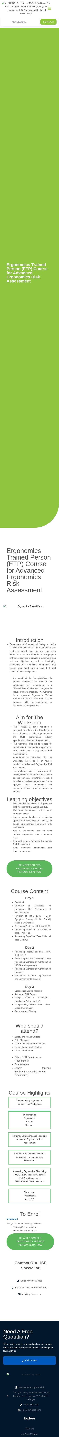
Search (48, 22)
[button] (49, 8)
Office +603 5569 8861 (31, 1281)
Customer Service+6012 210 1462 (31, 1287)
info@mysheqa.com (31, 1294)
